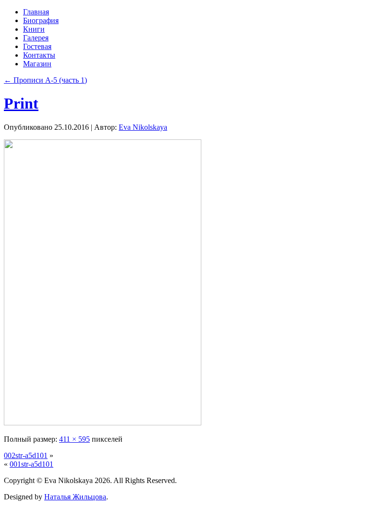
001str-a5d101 (31, 464)
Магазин (37, 64)
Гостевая (37, 46)
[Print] (102, 423)
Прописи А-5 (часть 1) (45, 80)
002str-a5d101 (26, 455)
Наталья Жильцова (75, 497)
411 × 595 (74, 439)
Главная (36, 12)
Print (21, 103)
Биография (41, 20)
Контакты (39, 55)
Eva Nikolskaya (143, 127)
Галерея (36, 38)
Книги (34, 29)
